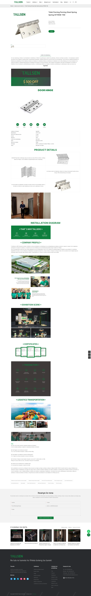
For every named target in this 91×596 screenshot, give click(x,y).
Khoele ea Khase (37, 575)
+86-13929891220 (68, 569)
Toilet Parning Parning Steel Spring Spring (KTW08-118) (36, 6)
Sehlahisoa (53, 575)
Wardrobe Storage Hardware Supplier (34, 480)
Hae (52, 571)
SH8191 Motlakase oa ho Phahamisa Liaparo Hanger (45, 544)
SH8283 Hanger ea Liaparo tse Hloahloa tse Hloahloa (74, 544)
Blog (52, 587)
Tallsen (11, 6)
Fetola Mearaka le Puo (69, 577)
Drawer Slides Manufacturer (31, 483)
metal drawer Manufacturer (42, 483)
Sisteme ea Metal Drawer (39, 569)
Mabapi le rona (54, 577)
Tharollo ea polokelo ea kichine (16, 569)
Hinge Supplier (23, 483)
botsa (51, 31)
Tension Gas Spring (51, 483)
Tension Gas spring (58, 483)
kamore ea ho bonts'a (19, 6)
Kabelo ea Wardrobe (38, 581)
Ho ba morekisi (54, 579)
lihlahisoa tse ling (64, 527)
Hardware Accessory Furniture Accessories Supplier (18, 480)
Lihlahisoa (70, 527)
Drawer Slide (36, 571)
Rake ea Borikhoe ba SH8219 (31, 543)
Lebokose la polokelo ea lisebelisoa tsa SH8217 (15, 544)
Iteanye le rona (54, 583)
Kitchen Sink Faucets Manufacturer (47, 480)
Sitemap (34, 593)
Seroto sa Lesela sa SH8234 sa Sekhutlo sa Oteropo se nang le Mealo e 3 (59, 544)
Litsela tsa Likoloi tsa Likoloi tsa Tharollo (18, 572)
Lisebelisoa (53, 581)
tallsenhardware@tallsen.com (72, 574)
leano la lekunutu (54, 585)
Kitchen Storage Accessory (58, 480)
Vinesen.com (29, 593)
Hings (35, 573)
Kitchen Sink (36, 579)
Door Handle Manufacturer (68, 480)
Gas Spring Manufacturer (15, 483)
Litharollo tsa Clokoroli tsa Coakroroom (18, 570)
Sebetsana (36, 577)
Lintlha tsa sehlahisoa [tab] (45, 55)
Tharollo (53, 573)
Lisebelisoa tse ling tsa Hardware (40, 583)
